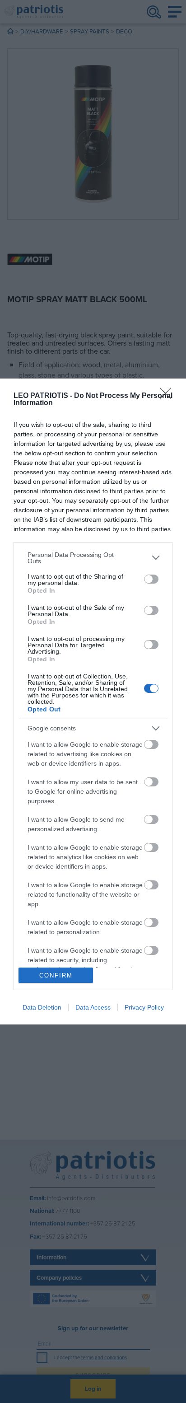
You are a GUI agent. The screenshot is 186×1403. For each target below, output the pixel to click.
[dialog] (93, 702)
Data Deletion (42, 1007)
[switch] (151, 579)
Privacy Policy (144, 1007)
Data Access (93, 1007)
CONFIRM (56, 975)
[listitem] (93, 558)
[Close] (168, 396)
